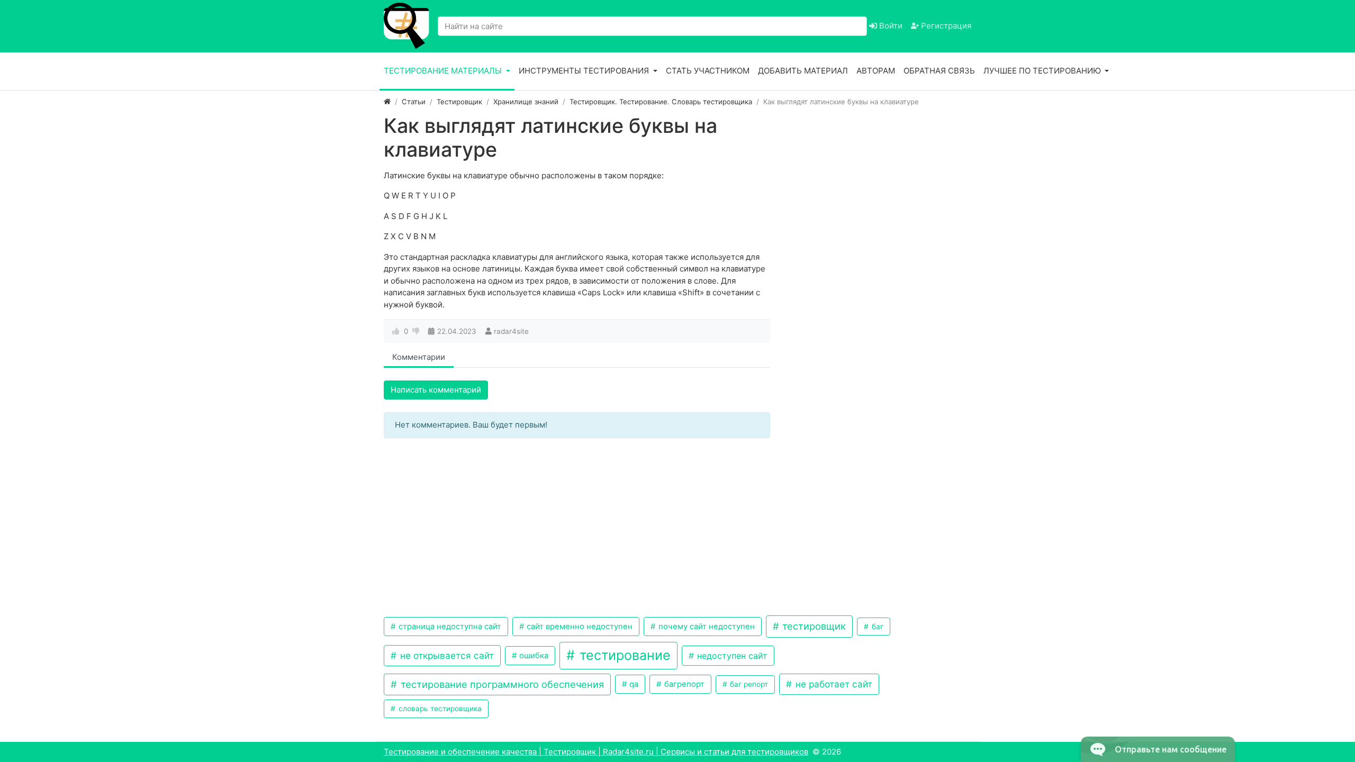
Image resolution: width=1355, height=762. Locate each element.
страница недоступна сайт (448, 626)
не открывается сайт (446, 655)
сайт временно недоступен (579, 626)
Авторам (875, 71)
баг (876, 626)
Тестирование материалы (444, 71)
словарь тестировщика (439, 708)
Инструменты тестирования (585, 71)
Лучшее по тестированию (1043, 71)
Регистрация (945, 26)
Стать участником (707, 71)
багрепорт (683, 684)
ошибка (532, 655)
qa (632, 684)
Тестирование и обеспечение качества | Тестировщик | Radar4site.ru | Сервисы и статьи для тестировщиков (596, 752)
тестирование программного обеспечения (501, 684)
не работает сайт (832, 684)
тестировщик (813, 626)
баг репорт (748, 684)
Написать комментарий (436, 390)
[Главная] (387, 101)
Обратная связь (939, 71)
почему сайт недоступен (705, 626)
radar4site (511, 331)
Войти (889, 26)
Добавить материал (803, 71)
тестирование (623, 655)
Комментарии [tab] (418, 357)
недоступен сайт (730, 655)
